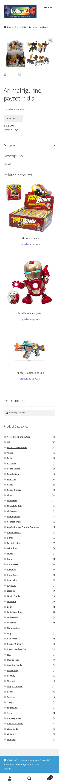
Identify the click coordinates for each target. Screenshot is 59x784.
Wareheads (12, 728)
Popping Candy (14, 665)
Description (10, 145)
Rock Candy (12, 670)
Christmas (12, 511)
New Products (14, 638)
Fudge (10, 553)
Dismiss (8, 768)
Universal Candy (15, 723)
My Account (10, 778)
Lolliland (11, 601)
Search (29, 778)
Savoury (11, 675)
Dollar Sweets (14, 532)
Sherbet (11, 681)
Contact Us (13, 118)
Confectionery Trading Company (23, 527)
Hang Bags (12, 575)
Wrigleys (11, 739)
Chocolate (12, 500)
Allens (10, 452)
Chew (9, 495)
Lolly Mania (12, 617)
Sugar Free (12, 707)
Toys (17, 27)
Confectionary (14, 521)
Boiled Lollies (13, 468)
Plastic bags (13, 659)
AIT (8, 442)
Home (10, 27)
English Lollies (14, 543)
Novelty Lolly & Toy (16, 649)
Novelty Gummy (15, 643)
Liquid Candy (13, 596)
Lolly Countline (14, 612)
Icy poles (11, 585)
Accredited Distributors (18, 436)
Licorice (11, 590)
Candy (10, 484)
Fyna (9, 559)
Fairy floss (12, 548)
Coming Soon (13, 516)
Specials (11, 697)
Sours (10, 691)
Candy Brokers (14, 489)
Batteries (11, 463)
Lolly (9, 606)
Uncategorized (14, 718)
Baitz (9, 458)
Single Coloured (14, 686)
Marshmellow (13, 628)
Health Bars (13, 580)
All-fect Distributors (17, 447)
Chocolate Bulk (14, 505)
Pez (9, 654)
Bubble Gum (13, 474)
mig (9, 633)
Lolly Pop (11, 622)
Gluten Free (12, 564)
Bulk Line (11, 479)
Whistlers (11, 734)
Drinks (10, 537)
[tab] (30, 145)
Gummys (11, 569)
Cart (45, 776)
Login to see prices (14, 109)
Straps (10, 702)
